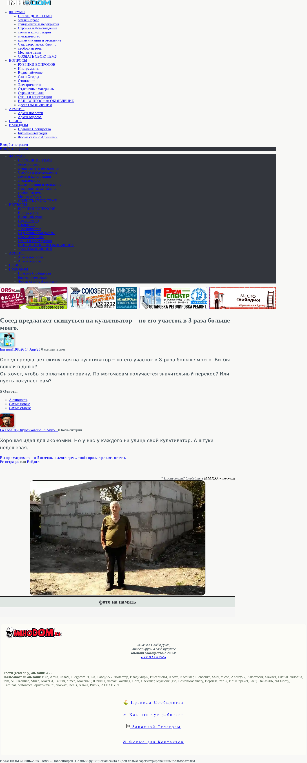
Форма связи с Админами (38, 137)
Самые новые (19, 404)
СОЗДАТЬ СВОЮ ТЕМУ (37, 56)
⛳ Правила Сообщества (153, 702)
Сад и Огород (28, 76)
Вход (4, 144)
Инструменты (28, 68)
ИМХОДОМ (18, 125)
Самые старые (20, 408)
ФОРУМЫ (17, 12)
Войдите (33, 462)
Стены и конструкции (35, 97)
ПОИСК (15, 121)
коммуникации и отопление (39, 40)
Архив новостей (30, 113)
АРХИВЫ (16, 109)
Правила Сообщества (34, 129)
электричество (29, 36)
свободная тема (30, 48)
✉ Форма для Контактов (153, 741)
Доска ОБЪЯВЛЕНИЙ (35, 105)
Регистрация (18, 144)
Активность (18, 400)
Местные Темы (29, 52)
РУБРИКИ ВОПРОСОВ (37, 64)
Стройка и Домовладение (37, 28)
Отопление (26, 81)
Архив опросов (30, 117)
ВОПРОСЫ (18, 60)
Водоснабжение (30, 72)
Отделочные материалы (36, 89)
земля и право (28, 20)
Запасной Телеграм (155, 726)
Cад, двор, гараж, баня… (37, 44)
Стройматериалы (31, 93)
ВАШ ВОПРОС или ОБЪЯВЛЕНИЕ (46, 101)
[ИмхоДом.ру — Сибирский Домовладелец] (29, 4)
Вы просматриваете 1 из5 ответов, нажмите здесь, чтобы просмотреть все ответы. (63, 458)
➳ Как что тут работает (153, 714)
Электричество (29, 85)
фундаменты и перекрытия (38, 24)
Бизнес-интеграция (32, 133)
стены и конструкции (34, 32)
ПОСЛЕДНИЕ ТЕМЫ (35, 16)
